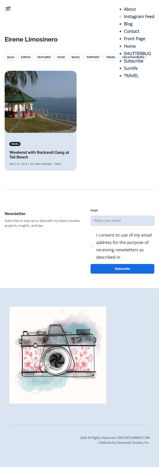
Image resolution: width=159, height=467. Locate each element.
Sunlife (131, 68)
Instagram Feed (139, 16)
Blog (128, 24)
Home (130, 46)
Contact (131, 31)
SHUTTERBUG (137, 53)
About (130, 9)
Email (94, 210)
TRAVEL (131, 75)
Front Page (134, 38)
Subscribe (133, 61)
